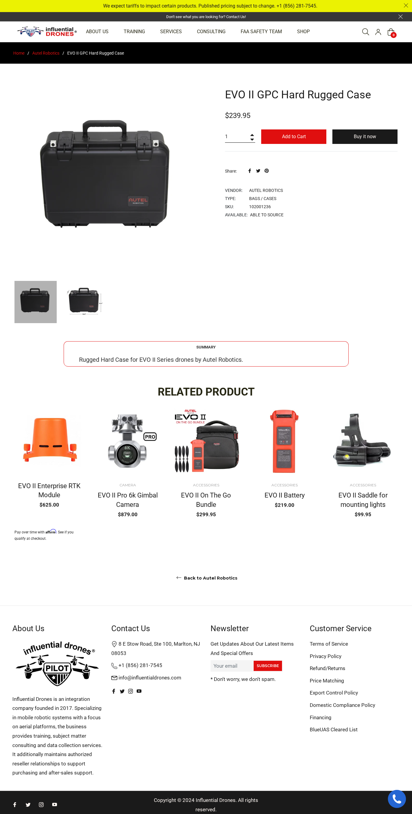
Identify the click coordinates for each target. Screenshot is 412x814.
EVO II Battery (285, 495)
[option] (49, 474)
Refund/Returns (327, 668)
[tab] (206, 347)
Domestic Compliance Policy (342, 705)
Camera (127, 485)
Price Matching (327, 681)
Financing (320, 717)
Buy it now (365, 136)
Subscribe (268, 665)
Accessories (206, 485)
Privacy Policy (325, 656)
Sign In (378, 32)
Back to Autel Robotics (210, 578)
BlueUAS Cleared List (334, 730)
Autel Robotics (45, 53)
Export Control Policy (334, 693)
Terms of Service (329, 644)
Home (18, 53)
